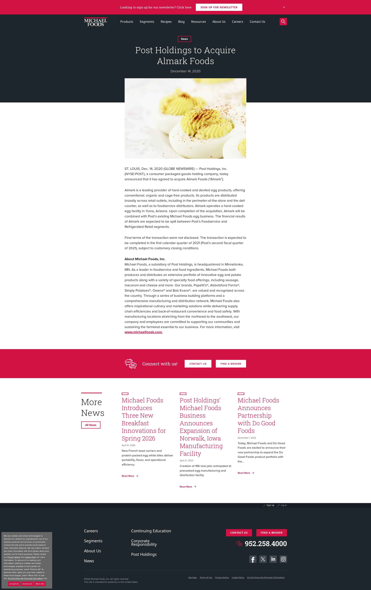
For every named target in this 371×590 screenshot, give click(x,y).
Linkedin (273, 559)
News (184, 39)
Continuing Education (151, 531)
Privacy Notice (222, 577)
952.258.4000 (266, 543)
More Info (40, 584)
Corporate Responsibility (144, 542)
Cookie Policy (238, 577)
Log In (284, 505)
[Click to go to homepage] (95, 21)
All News (90, 425)
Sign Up (270, 505)
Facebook (253, 559)
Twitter (263, 559)
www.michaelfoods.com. (144, 331)
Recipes (166, 22)
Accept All (14, 584)
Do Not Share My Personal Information (266, 577)
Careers (237, 22)
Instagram (283, 559)
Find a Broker (231, 364)
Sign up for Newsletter (219, 7)
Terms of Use (206, 577)
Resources (198, 22)
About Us (218, 22)
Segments (147, 22)
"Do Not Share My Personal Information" (25, 578)
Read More (128, 476)
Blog (181, 22)
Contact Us (257, 22)
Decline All (27, 584)
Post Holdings (144, 554)
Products (126, 22)
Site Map (192, 577)
